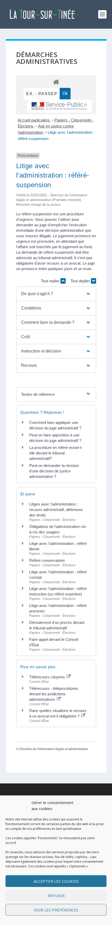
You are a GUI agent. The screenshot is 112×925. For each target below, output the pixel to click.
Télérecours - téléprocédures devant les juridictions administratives (53, 694)
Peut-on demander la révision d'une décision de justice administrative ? (54, 471)
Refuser (56, 895)
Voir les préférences (56, 909)
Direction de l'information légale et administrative (53, 749)
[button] (56, 294)
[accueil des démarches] (56, 82)
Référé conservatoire (47, 560)
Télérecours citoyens (47, 677)
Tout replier (50, 281)
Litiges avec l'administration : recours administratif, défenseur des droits (56, 509)
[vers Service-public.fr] (59, 106)
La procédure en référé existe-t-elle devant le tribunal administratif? (56, 453)
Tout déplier (81, 281)
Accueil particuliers (34, 120)
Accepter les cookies (56, 881)
